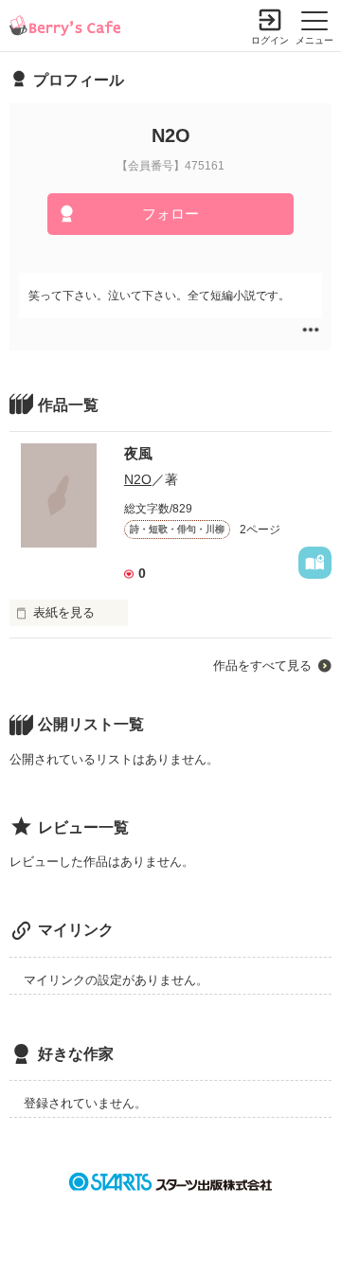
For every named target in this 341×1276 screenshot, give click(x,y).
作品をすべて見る (262, 665)
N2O (138, 479)
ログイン (270, 40)
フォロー (170, 214)
